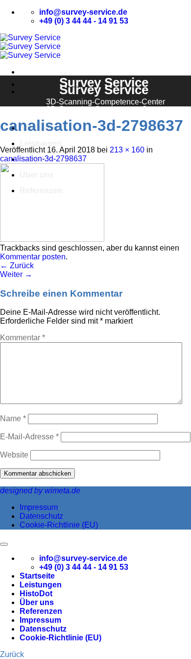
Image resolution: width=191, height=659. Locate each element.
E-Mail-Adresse (29, 436)
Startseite (37, 576)
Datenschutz (41, 516)
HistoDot (36, 593)
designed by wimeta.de (40, 490)
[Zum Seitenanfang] (4, 544)
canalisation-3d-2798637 (43, 158)
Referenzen (41, 611)
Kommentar (22, 337)
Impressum (39, 507)
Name (13, 418)
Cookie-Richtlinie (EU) (59, 525)
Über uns (37, 602)
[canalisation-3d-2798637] (52, 239)
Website (14, 455)
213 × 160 (127, 150)
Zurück (17, 265)
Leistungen (41, 143)
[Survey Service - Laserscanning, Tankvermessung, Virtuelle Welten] (30, 46)
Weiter (16, 274)
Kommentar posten (33, 257)
